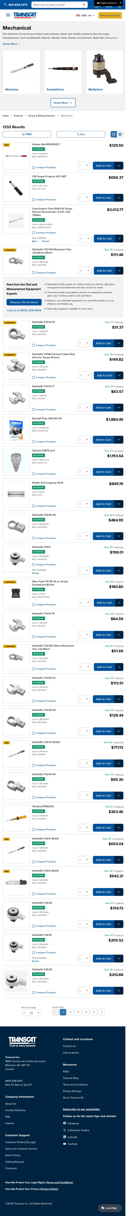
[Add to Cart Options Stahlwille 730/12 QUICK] (118, 763)
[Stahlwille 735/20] (16, 981)
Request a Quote (110, 15)
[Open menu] (8, 15)
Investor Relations (15, 1110)
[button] (85, 15)
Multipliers (95, 89)
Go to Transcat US (73, 1097)
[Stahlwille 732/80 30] (16, 526)
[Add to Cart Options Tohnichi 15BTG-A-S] (118, 472)
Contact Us (69, 1046)
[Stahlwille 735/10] (16, 947)
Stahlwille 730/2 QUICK (45, 870)
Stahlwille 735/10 (42, 935)
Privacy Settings (72, 1091)
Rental (45, 241)
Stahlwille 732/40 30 (44, 710)
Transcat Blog (70, 1078)
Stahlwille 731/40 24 (43, 678)
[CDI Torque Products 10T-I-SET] (16, 188)
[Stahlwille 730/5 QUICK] (16, 850)
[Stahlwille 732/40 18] (16, 786)
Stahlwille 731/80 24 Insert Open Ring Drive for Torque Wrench (53, 356)
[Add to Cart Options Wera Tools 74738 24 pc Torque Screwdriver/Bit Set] (119, 603)
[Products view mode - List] (114, 134)
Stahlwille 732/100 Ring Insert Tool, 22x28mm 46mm (52, 251)
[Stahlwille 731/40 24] (16, 689)
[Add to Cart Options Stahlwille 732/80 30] (118, 536)
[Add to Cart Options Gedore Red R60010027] (118, 166)
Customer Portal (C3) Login (20, 1142)
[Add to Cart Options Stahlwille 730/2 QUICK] (118, 892)
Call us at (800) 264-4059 (24, 310)
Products (18, 115)
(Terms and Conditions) (59, 1182)
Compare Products (46, 167)
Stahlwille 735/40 (42, 903)
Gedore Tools (59, 37)
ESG (7, 1116)
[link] (55, 1012)
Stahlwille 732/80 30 (44, 515)
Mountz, (46, 37)
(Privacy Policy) (49, 1189)
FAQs (66, 1071)
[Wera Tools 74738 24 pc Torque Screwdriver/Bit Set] (16, 593)
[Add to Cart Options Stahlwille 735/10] (118, 958)
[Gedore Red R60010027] (16, 156)
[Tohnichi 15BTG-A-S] (16, 462)
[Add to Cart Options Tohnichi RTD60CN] (118, 828)
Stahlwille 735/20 (42, 969)
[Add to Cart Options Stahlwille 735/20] (118, 991)
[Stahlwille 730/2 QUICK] (16, 882)
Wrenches (11, 89)
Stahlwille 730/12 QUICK (46, 742)
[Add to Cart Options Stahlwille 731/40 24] (118, 699)
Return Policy (13, 1155)
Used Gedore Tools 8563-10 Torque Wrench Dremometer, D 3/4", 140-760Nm (52, 212)
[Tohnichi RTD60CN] (16, 818)
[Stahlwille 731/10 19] (16, 625)
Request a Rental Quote (24, 302)
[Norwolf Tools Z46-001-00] (16, 430)
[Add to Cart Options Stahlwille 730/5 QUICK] (118, 860)
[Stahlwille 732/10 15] (16, 333)
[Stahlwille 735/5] (16, 559)
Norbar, (72, 37)
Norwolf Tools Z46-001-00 (47, 418)
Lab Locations (71, 1052)
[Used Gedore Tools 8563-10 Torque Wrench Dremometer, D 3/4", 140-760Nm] (16, 225)
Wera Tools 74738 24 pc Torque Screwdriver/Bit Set (50, 583)
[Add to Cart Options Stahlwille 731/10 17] (118, 407)
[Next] (101, 1012)
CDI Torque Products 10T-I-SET (49, 176)
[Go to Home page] (25, 15)
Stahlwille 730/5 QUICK (45, 838)
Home (6, 115)
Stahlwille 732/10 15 (43, 322)
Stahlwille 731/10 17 (43, 386)
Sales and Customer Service (21, 1148)
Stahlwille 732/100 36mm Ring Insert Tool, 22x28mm (53, 647)
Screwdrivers (55, 89)
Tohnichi (87, 37)
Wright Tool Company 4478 (47, 482)
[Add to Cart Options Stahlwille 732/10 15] (118, 343)
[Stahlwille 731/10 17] (16, 398)
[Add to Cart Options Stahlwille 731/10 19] (118, 635)
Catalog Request (14, 1161)
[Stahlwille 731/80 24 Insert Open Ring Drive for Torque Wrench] (16, 366)
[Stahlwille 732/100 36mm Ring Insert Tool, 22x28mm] (16, 657)
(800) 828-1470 (13, 1081)
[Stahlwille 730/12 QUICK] (16, 754)
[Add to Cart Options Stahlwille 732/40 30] (118, 731)
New (34, 241)
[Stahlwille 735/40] (16, 914)
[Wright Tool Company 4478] (16, 494)
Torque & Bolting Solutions (41, 115)
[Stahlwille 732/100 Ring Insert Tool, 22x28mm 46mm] (16, 261)
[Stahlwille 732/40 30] (16, 721)
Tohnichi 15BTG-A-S (43, 450)
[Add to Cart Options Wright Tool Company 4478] (118, 504)
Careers (9, 1123)
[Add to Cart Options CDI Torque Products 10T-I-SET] (118, 198)
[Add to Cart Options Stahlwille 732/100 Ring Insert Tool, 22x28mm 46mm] (119, 271)
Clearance (11, 1168)
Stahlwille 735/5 (41, 547)
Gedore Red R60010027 (46, 144)
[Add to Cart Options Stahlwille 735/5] (118, 570)
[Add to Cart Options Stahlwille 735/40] (118, 924)
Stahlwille (35, 37)
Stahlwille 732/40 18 (43, 774)
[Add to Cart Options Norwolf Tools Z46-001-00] (118, 440)
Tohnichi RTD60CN (43, 806)
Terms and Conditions (75, 1084)
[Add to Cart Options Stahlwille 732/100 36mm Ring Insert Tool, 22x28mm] (119, 667)
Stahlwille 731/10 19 (43, 613)
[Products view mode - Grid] (120, 134)
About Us (10, 1103)
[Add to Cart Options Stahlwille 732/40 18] (118, 795)
